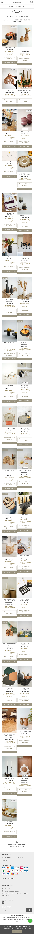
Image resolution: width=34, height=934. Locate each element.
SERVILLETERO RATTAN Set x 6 (9, 644)
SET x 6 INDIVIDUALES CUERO (9, 689)
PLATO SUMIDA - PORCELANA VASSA (24, 173)
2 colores (24, 128)
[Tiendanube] (17, 915)
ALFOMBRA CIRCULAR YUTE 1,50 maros (9, 734)
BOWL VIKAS (24, 342)
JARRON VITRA (9, 132)
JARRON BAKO (25, 299)
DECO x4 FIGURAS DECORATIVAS (25, 257)
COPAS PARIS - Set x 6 (25, 470)
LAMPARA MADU (9, 90)
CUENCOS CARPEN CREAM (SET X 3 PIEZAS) (9, 600)
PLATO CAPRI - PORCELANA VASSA (24, 429)
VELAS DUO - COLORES (24, 90)
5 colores (24, 87)
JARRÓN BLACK (9, 257)
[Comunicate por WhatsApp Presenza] (30, 921)
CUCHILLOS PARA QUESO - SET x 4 (24, 600)
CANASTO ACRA (9, 515)
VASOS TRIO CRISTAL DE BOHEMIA (24, 644)
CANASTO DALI (9, 558)
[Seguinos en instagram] (3, 902)
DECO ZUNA (24, 385)
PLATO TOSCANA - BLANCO (25, 556)
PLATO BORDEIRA (9, 821)
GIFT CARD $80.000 (9, 162)
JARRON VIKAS (9, 299)
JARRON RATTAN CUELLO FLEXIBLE (9, 471)
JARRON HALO (25, 131)
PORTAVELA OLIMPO (9, 778)
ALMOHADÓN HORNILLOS (24, 515)
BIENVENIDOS (6, 857)
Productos (20, 857)
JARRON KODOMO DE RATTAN (25, 48)
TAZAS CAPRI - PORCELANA (9, 386)
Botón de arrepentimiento (17, 923)
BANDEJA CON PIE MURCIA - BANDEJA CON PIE (9, 343)
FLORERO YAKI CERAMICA (25, 689)
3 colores (9, 210)
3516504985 (7, 888)
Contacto (4, 861)
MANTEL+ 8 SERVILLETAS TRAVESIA (9, 214)
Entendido (17, 932)
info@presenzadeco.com (11, 891)
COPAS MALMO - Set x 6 (24, 215)
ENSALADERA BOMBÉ (9, 47)
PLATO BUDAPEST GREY (9, 428)
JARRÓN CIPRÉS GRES (25, 731)
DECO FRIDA (24, 778)
